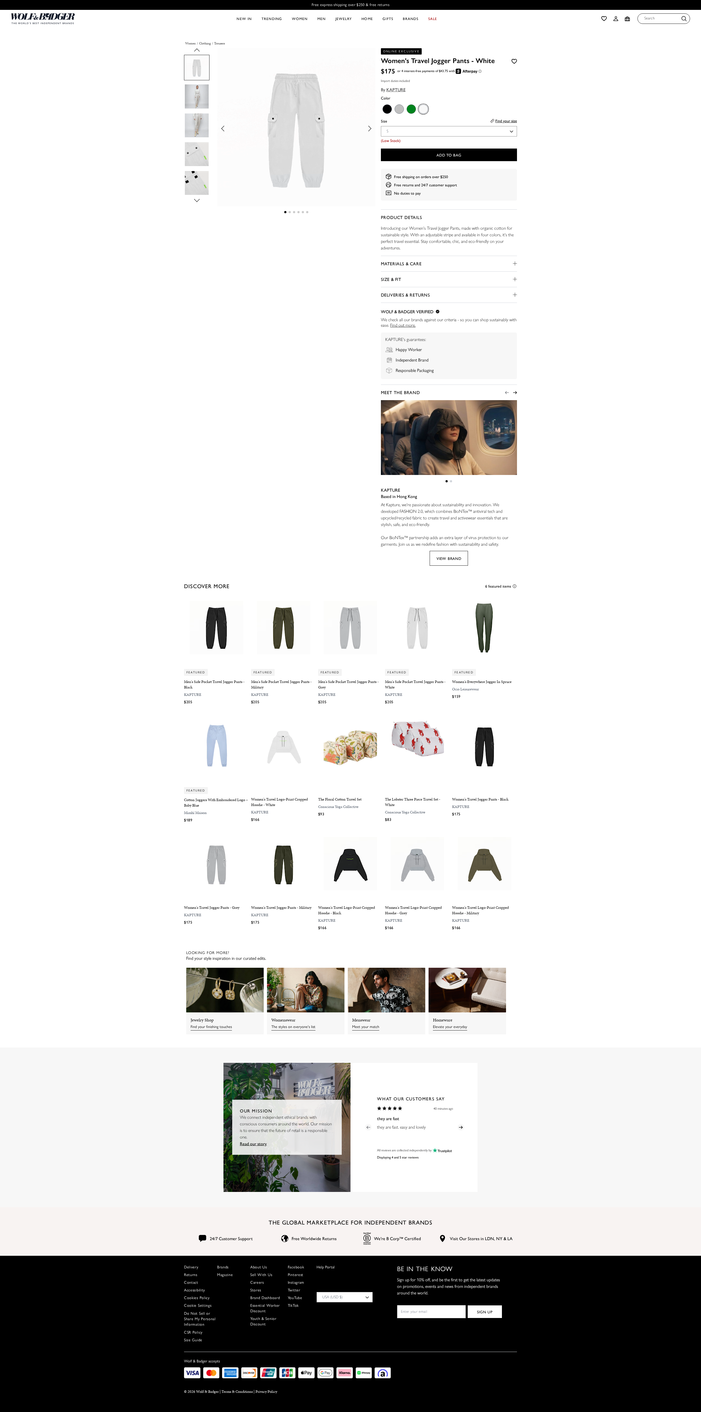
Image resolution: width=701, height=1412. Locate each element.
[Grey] (399, 108)
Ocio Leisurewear (465, 689)
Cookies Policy (197, 1298)
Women (190, 43)
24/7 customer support (439, 184)
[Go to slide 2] (290, 212)
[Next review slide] (461, 1127)
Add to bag (448, 155)
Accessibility (194, 1290)
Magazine (225, 1274)
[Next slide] (196, 199)
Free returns (403, 184)
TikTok (293, 1305)
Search (649, 18)
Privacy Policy (266, 1391)
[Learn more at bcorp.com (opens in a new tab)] (367, 1238)
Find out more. (403, 325)
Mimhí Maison (195, 812)
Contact (191, 1282)
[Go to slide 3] (294, 212)
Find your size (506, 120)
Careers (257, 1282)
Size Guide (193, 1340)
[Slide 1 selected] (285, 212)
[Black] (387, 108)
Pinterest (295, 1274)
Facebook (296, 1267)
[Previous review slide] (368, 1127)
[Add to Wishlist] (514, 61)
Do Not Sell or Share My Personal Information (200, 1319)
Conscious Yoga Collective (338, 806)
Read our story (253, 1143)
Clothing (205, 43)
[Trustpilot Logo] (442, 1150)
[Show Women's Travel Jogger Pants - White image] (197, 67)
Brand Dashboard (265, 1298)
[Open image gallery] (296, 128)
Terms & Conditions (237, 1391)
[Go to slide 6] (307, 212)
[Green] (411, 108)
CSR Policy (193, 1332)
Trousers (219, 43)
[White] (423, 108)
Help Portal (326, 1267)
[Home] (43, 18)
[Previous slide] (196, 51)
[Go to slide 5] (303, 212)
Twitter (294, 1290)
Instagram (296, 1282)
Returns (190, 1274)
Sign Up (485, 1311)
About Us (258, 1267)
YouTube (295, 1298)
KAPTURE (396, 89)
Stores (255, 1290)
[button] (615, 18)
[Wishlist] (604, 18)
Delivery (191, 1267)
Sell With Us (261, 1274)
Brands (223, 1267)
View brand (448, 558)
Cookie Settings (198, 1305)
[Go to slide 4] (298, 212)
